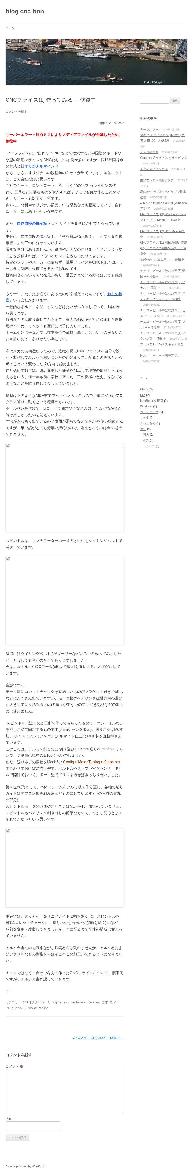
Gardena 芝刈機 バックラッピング (163, 157)
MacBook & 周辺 (151, 401)
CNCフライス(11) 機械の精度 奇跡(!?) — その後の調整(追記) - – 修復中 (163, 248)
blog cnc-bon (25, 11)
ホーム (10, 28)
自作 (105, 1002)
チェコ (150, 446)
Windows (146, 406)
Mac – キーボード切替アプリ (160, 355)
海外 (146, 440)
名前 (9, 1118)
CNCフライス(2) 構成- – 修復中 (98, 1038)
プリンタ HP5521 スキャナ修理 (161, 344)
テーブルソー (149, 129)
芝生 (146, 417)
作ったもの (147, 423)
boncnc (43, 1008)
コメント (14, 1066)
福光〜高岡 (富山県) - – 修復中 (162, 259)
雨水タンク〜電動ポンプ (157, 180)
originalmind (60, 1002)
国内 (146, 434)
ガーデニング (149, 412)
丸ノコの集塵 (149, 152)
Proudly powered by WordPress (26, 1166)
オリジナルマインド (41, 166)
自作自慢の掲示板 (32, 223)
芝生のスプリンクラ (154, 169)
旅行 (143, 429)
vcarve (94, 1002)
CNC (26, 1002)
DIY (142, 395)
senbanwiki (78, 1002)
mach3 (44, 1002)
